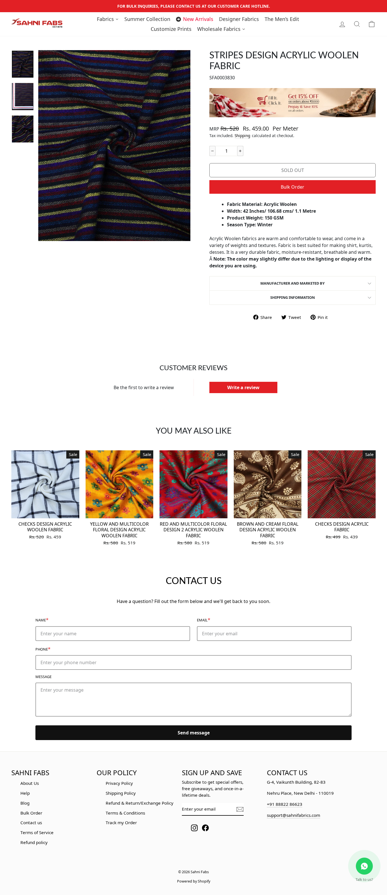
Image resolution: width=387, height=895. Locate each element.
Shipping (242, 135)
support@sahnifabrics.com (293, 815)
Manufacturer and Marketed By (292, 283)
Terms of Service (37, 832)
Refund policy (34, 842)
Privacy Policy (119, 783)
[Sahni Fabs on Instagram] (194, 827)
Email (203, 619)
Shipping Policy (121, 793)
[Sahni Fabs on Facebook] (205, 827)
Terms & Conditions (125, 813)
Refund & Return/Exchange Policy (139, 803)
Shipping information (292, 297)
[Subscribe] (240, 809)
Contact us (31, 822)
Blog (24, 803)
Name (41, 619)
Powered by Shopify (193, 881)
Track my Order (121, 822)
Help (25, 793)
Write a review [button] (243, 387)
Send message (194, 733)
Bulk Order (292, 187)
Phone (42, 648)
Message (43, 676)
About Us (29, 783)
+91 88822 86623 (284, 804)
